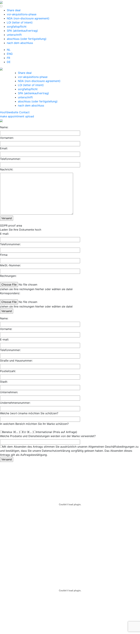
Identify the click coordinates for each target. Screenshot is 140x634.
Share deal (13, 10)
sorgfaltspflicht (16, 26)
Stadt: (4, 381)
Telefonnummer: (10, 159)
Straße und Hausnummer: (16, 360)
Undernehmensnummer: (15, 402)
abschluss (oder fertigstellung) (26, 38)
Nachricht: (6, 169)
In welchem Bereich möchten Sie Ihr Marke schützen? (34, 424)
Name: (4, 127)
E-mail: (4, 233)
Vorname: (6, 329)
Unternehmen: (9, 392)
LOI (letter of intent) (20, 22)
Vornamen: (7, 137)
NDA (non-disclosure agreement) (28, 18)
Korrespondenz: (10, 293)
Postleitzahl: (8, 371)
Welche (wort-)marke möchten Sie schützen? (29, 413)
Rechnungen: (8, 276)
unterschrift (14, 34)
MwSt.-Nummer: (10, 265)
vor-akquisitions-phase (21, 14)
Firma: (4, 254)
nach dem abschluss (20, 43)
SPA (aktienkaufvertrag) (22, 30)
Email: (4, 148)
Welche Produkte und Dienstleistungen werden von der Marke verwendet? (48, 436)
